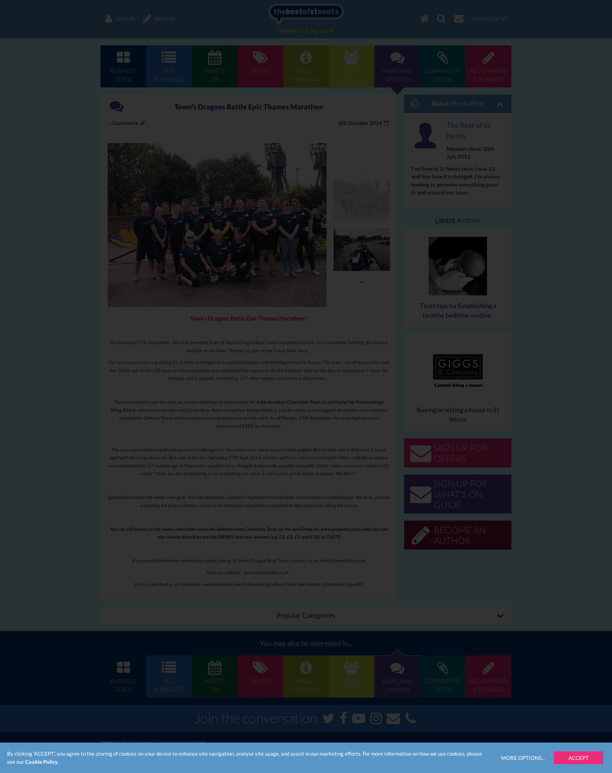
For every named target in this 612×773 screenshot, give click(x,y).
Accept (578, 758)
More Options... (523, 758)
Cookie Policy (41, 761)
